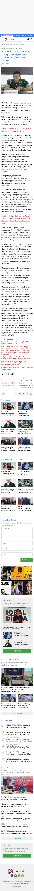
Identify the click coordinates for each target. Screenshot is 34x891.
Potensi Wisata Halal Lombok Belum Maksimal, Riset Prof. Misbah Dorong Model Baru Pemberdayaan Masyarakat (16, 689)
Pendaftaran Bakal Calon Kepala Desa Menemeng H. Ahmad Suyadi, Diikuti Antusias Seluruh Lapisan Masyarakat (15, 363)
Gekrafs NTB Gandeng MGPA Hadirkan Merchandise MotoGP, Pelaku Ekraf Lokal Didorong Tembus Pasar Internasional (14, 798)
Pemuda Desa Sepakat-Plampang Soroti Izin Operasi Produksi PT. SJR (15, 342)
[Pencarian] (31, 39)
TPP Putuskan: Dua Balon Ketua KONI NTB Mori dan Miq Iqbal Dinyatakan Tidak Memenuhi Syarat (16, 826)
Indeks (5, 881)
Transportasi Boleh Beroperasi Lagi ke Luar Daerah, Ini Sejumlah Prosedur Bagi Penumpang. (18, 740)
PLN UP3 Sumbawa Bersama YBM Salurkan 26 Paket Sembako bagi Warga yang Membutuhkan (16, 347)
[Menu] (2, 39)
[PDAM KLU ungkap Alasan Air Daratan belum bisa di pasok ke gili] (25, 441)
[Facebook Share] (16, 393)
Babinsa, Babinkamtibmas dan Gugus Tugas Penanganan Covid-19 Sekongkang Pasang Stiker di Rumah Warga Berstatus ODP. (19, 760)
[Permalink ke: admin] (2, 64)
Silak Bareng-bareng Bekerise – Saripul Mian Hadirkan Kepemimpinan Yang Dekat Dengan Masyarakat (15, 352)
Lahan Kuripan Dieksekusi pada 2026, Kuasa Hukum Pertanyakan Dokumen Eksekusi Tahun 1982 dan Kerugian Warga (16, 812)
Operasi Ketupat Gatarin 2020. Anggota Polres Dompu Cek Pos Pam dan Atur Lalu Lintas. (19, 753)
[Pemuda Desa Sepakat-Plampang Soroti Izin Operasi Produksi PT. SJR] (8, 406)
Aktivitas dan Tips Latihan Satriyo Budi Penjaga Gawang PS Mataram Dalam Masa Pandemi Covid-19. (18, 733)
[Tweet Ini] (19, 393)
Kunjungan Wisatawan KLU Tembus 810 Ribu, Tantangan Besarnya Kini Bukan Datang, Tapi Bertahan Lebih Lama (8, 705)
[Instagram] (15, 876)
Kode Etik (11, 881)
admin (7, 63)
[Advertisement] (17, 17)
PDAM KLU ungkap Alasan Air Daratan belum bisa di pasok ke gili (17, 368)
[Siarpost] (9, 39)
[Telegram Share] (27, 393)
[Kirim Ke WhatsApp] (31, 393)
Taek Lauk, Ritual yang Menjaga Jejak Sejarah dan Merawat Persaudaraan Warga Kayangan (25, 705)
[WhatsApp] (18, 876)
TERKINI (20, 48)
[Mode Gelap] (28, 39)
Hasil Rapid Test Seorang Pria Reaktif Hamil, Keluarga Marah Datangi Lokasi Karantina (18, 747)
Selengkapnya (16, 651)
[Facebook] (12, 876)
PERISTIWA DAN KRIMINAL (9, 48)
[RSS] (22, 876)
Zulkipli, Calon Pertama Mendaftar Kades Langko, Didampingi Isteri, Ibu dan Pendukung (15, 357)
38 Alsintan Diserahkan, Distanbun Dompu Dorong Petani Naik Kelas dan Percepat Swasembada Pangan (14, 805)
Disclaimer (9, 883)
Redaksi (28, 881)
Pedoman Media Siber (21, 883)
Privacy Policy (20, 881)
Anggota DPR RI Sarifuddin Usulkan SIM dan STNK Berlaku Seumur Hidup (18, 726)
